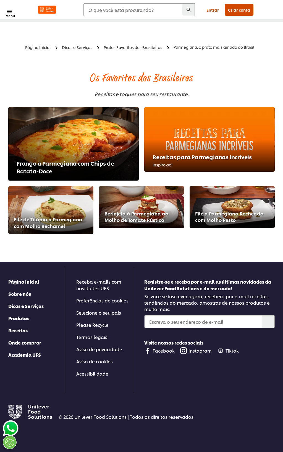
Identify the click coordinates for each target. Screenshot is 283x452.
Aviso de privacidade (99, 349)
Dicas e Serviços (26, 306)
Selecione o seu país (98, 312)
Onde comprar (24, 342)
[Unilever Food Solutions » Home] (47, 10)
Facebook (164, 350)
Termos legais (91, 337)
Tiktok (232, 350)
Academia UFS (24, 354)
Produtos (18, 318)
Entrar (212, 9)
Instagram (200, 350)
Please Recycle (92, 325)
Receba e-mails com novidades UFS (98, 284)
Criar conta (239, 9)
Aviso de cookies (94, 361)
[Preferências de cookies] (10, 442)
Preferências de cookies (102, 300)
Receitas (18, 330)
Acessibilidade (92, 373)
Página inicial (23, 281)
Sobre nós (19, 294)
